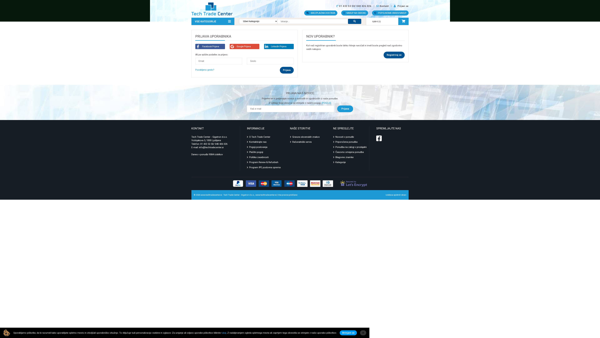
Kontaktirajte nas (258, 142)
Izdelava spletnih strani (396, 195)
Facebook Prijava (210, 46)
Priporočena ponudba (346, 142)
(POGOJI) (326, 103)
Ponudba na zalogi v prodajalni (351, 147)
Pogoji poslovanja (258, 147)
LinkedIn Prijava (278, 46)
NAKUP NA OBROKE (356, 13)
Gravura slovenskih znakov (306, 137)
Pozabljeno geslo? (204, 69)
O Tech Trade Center (259, 137)
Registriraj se (394, 55)
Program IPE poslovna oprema (265, 167)
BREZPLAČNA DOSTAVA (322, 13)
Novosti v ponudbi (344, 137)
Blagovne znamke (344, 157)
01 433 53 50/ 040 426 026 (214, 144)
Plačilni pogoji (256, 152)
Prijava (345, 108)
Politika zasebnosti (259, 157)
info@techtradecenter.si (211, 147)
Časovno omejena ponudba (349, 152)
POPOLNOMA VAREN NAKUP (392, 13)
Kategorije (340, 162)
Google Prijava (244, 46)
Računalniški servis (302, 142)
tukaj (223, 332)
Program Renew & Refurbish (263, 162)
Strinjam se (348, 332)
